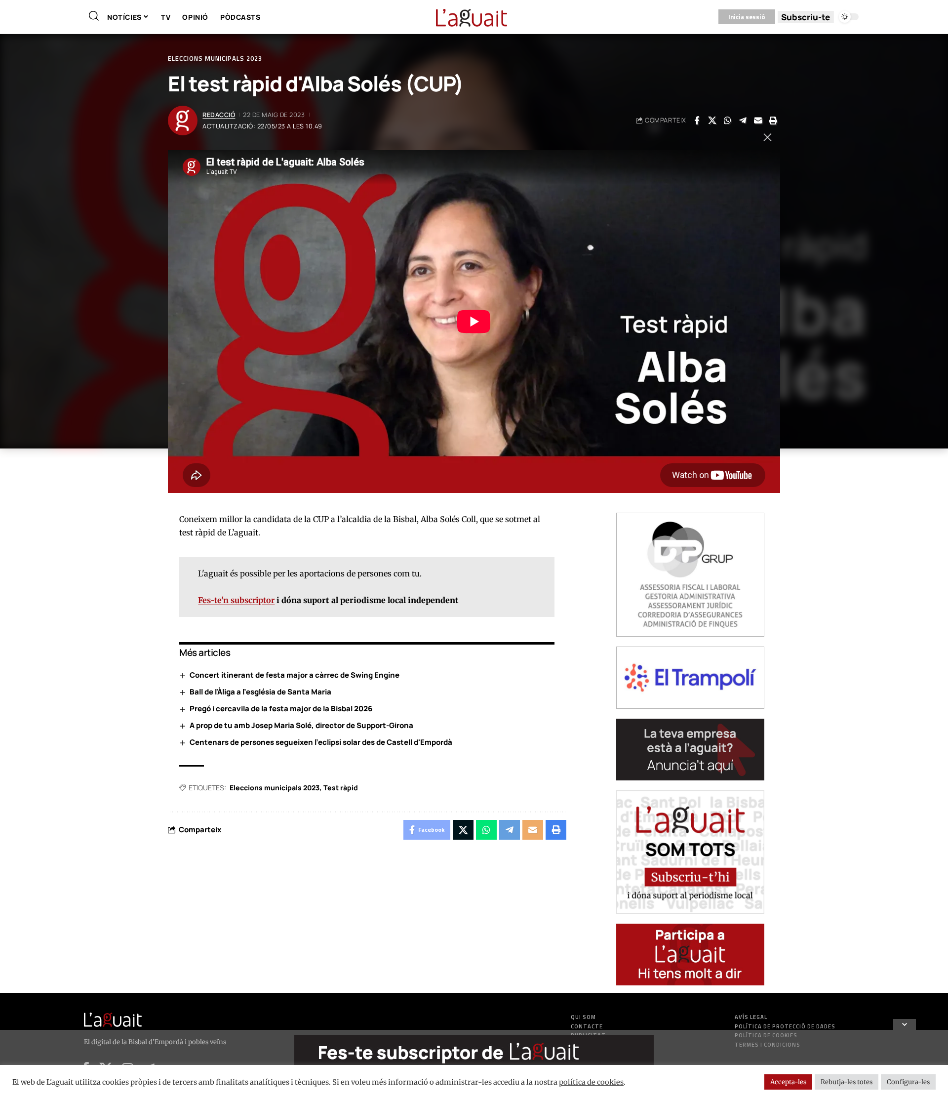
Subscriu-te (805, 17)
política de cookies (591, 1082)
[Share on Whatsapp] (727, 120)
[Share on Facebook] (697, 120)
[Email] (758, 120)
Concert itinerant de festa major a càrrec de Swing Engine (294, 675)
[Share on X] (712, 120)
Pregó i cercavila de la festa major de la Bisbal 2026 (281, 708)
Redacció (218, 115)
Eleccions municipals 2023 (215, 58)
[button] (94, 15)
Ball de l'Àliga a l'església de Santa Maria (260, 692)
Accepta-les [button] (788, 1082)
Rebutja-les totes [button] (846, 1082)
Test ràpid (340, 787)
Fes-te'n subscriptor (236, 600)
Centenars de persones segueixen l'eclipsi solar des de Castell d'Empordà (321, 742)
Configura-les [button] (908, 1082)
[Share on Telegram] (743, 120)
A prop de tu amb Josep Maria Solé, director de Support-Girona (301, 725)
